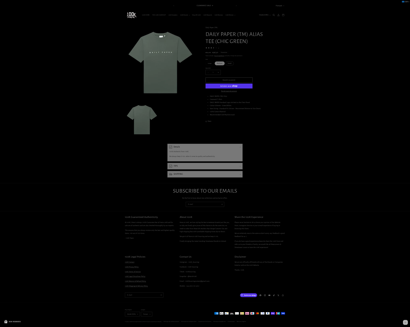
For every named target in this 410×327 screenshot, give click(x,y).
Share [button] (209, 121)
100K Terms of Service (133, 272)
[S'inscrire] (221, 204)
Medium (219, 63)
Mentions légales (241, 321)
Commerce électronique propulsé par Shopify (149, 321)
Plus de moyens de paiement (229, 91)
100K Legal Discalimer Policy (135, 276)
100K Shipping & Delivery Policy (136, 286)
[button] (185, 15)
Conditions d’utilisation (204, 321)
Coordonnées (231, 321)
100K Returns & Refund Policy (135, 281)
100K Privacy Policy (132, 267)
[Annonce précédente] (173, 6)
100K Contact (129, 262)
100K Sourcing (133, 321)
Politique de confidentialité (188, 321)
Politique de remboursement (171, 321)
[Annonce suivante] (236, 6)
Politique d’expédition (219, 321)
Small (229, 63)
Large (211, 64)
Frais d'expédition (219, 55)
